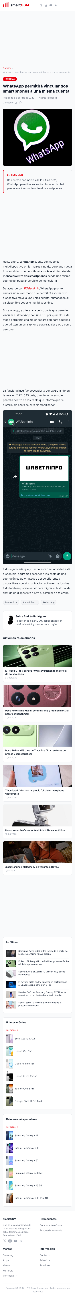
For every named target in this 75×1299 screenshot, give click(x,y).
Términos (45, 1265)
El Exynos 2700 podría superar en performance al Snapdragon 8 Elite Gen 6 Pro (42, 983)
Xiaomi (6, 1265)
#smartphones (30, 602)
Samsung (8, 1255)
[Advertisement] (37, 226)
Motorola (8, 1270)
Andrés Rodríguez (48, 97)
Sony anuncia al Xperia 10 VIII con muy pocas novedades (41, 973)
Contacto (45, 1255)
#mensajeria (11, 602)
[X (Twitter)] (41, 5)
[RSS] (55, 5)
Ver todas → (10, 1275)
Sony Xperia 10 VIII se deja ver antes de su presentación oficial (40, 1004)
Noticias (7, 68)
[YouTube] (51, 5)
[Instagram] (46, 5)
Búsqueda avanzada (51, 1230)
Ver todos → (12, 1030)
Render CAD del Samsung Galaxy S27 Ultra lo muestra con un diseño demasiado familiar (42, 994)
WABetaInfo (31, 288)
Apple (6, 1260)
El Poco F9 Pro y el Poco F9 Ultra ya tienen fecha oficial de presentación (43, 963)
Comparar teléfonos (51, 1225)
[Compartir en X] (16, 102)
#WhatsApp (48, 602)
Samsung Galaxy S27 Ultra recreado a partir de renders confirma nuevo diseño (43, 952)
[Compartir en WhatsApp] (20, 102)
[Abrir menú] (68, 5)
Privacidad (45, 1260)
